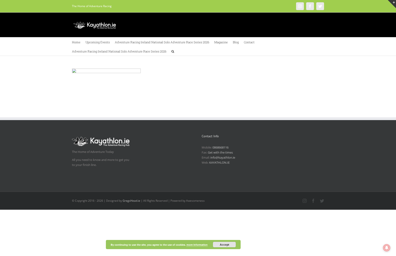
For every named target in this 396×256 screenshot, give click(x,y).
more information (197, 244)
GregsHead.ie (131, 201)
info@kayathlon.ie (222, 157)
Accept (224, 244)
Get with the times (220, 152)
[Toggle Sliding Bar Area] (392, 4)
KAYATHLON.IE (219, 162)
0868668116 (220, 147)
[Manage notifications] (386, 247)
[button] (172, 51)
